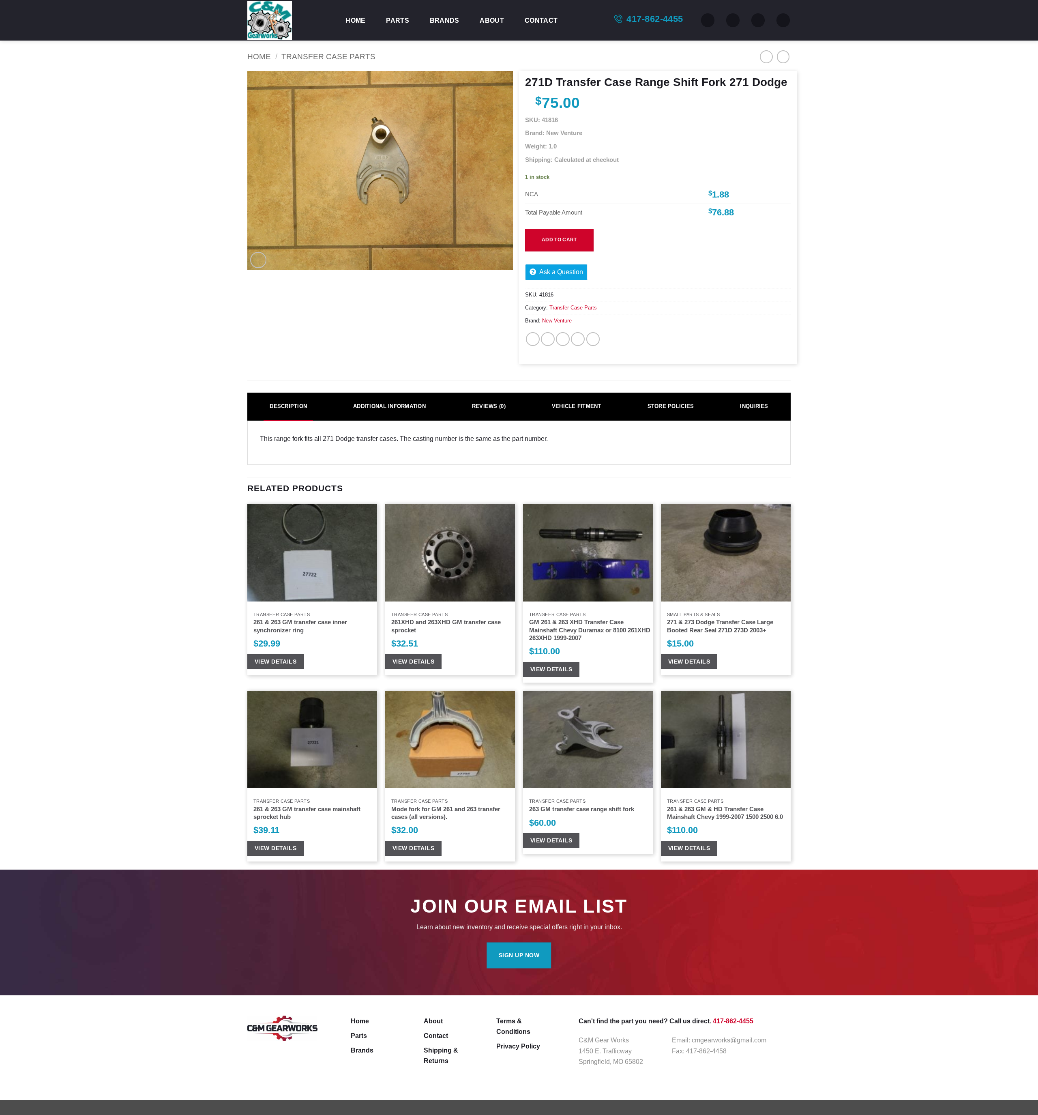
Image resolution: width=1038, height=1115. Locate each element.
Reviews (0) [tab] (489, 406)
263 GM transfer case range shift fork (581, 809)
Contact (541, 20)
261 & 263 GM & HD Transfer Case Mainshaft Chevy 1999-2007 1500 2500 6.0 (725, 813)
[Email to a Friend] (563, 339)
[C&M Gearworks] (287, 20)
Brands (444, 20)
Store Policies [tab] (671, 406)
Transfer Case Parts (328, 56)
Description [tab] (288, 406)
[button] (758, 20)
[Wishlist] (733, 20)
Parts (397, 20)
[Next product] (766, 56)
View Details (275, 661)
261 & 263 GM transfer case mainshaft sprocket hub (306, 813)
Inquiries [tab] (754, 406)
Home (355, 20)
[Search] (707, 20)
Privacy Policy (518, 1046)
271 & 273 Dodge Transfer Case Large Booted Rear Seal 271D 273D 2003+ (720, 626)
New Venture (557, 321)
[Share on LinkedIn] (593, 339)
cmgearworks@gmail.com (729, 1040)
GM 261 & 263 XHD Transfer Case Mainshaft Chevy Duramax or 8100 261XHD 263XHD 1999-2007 (589, 630)
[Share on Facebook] (533, 339)
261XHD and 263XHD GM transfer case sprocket (446, 626)
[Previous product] (783, 56)
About (492, 20)
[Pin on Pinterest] (578, 339)
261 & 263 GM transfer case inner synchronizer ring (300, 626)
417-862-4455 (654, 19)
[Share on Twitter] (548, 339)
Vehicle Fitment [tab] (576, 406)
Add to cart (559, 239)
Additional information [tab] (389, 406)
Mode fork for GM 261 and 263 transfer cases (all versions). (445, 813)
